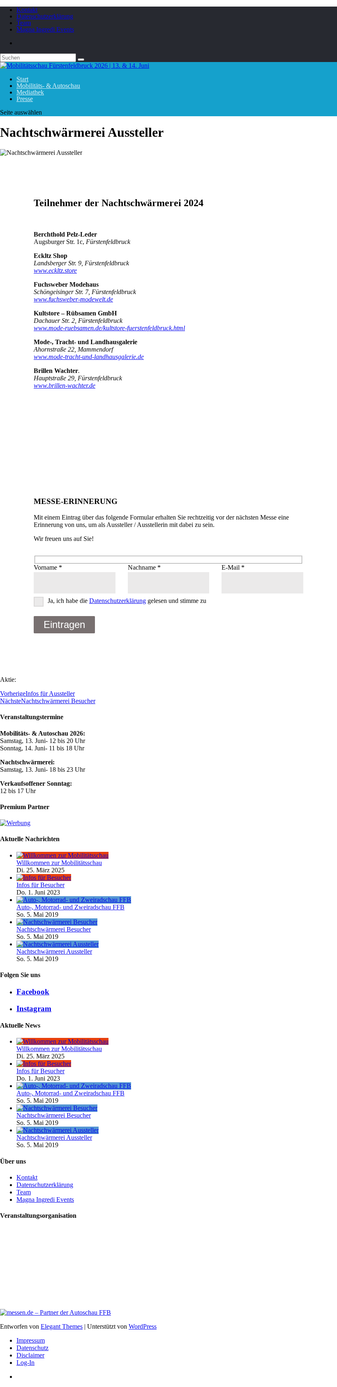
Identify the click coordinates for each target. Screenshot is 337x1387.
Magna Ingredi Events (45, 29)
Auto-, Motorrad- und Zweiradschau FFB (70, 907)
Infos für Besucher (40, 884)
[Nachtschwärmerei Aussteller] (57, 944)
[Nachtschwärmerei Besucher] (56, 921)
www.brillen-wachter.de (64, 385)
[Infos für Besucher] (43, 877)
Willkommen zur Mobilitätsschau (59, 862)
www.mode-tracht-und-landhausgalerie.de (89, 356)
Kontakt (26, 9)
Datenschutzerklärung (44, 16)
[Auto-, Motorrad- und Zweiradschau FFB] (73, 899)
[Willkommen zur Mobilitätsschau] (62, 855)
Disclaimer (30, 1355)
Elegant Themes (62, 1326)
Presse (24, 98)
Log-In (25, 1362)
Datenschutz (32, 1347)
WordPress (143, 1326)
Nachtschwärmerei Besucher (53, 929)
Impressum (30, 1340)
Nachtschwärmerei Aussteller (54, 951)
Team (23, 22)
